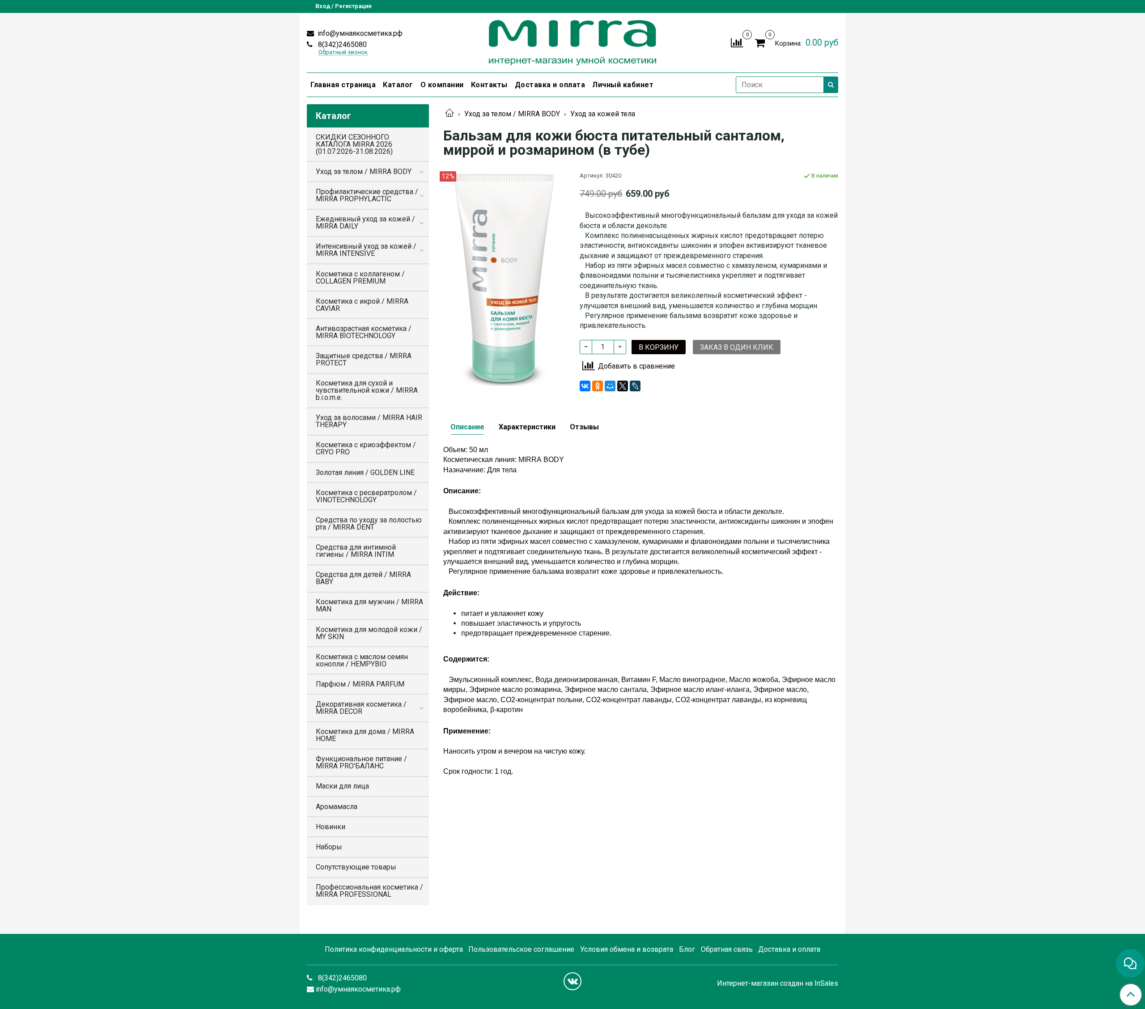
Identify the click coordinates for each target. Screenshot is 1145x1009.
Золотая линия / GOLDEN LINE (365, 472)
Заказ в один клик (736, 347)
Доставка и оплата (550, 85)
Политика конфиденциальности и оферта (394, 949)
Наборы (329, 847)
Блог (687, 949)
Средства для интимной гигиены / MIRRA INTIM (356, 551)
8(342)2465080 (341, 44)
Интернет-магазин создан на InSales (777, 983)
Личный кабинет (622, 85)
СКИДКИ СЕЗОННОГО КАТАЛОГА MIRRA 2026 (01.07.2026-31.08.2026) (354, 144)
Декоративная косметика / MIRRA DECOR (361, 708)
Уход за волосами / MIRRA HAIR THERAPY (369, 421)
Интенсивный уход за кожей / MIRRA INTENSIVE (366, 250)
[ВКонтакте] (585, 386)
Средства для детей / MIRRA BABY (363, 578)
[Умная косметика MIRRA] (573, 41)
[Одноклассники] (597, 386)
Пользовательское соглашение (521, 949)
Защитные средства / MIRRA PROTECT (363, 359)
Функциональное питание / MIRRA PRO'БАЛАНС (361, 762)
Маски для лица (342, 786)
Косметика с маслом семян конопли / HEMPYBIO (362, 660)
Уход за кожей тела (602, 114)
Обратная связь (727, 949)
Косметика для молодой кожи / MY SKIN (369, 633)
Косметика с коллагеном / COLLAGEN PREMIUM (360, 277)
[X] (622, 386)
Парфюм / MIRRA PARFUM (360, 684)
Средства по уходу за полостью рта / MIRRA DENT (369, 523)
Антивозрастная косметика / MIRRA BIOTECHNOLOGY (363, 332)
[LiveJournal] (635, 386)
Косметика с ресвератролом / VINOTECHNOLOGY (366, 496)
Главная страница (343, 85)
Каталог (398, 85)
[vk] (572, 981)
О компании (442, 85)
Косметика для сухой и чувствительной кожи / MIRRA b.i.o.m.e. (367, 390)
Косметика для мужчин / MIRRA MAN (369, 605)
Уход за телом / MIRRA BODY (512, 114)
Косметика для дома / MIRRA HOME (365, 735)
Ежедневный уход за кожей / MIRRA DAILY (365, 222)
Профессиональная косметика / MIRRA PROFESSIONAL (369, 891)
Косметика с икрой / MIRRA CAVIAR (362, 305)
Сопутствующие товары (356, 867)
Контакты (489, 85)
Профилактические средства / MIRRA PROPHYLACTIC (367, 195)
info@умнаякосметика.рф (359, 33)
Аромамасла (336, 806)
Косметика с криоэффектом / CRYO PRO (366, 448)
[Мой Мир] (610, 386)
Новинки (330, 826)
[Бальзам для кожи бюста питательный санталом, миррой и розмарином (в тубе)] (504, 278)
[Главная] (449, 114)
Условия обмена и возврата (626, 949)
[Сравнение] (737, 42)
